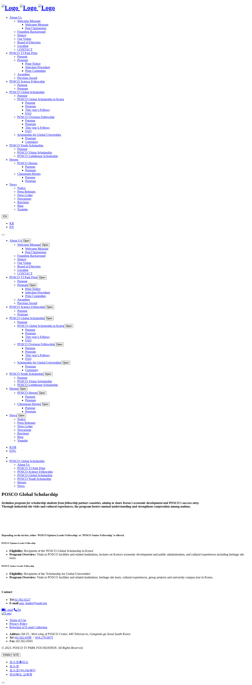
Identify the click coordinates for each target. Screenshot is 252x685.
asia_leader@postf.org (33, 603)
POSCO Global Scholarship (34, 475)
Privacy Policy (18, 623)
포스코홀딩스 (18, 662)
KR (11, 223)
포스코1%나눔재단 (22, 670)
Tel (19, 610)
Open (26, 240)
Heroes (21, 482)
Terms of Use (17, 620)
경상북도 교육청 (20, 674)
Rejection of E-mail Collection (28, 627)
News (21, 486)
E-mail (9, 610)
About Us (23, 464)
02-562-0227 (22, 599)
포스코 (14, 666)
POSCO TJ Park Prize (31, 468)
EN (5, 216)
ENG (12, 450)
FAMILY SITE (11, 654)
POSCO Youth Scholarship (34, 478)
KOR (12, 447)
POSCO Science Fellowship (35, 471)
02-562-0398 (23, 637)
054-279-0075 (44, 637)
